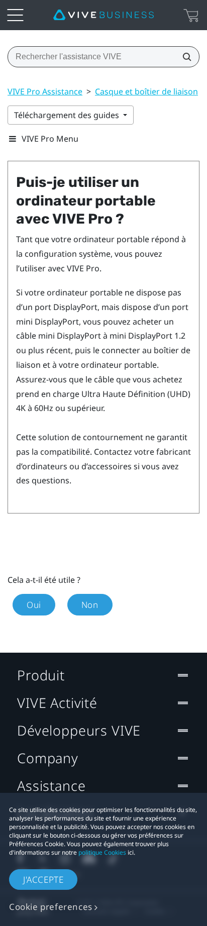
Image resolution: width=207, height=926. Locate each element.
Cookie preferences (50, 906)
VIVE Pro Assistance (45, 91)
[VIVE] (103, 15)
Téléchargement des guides (67, 115)
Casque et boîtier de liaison (146, 91)
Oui (34, 604)
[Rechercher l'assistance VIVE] (183, 57)
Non (89, 604)
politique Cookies (102, 852)
